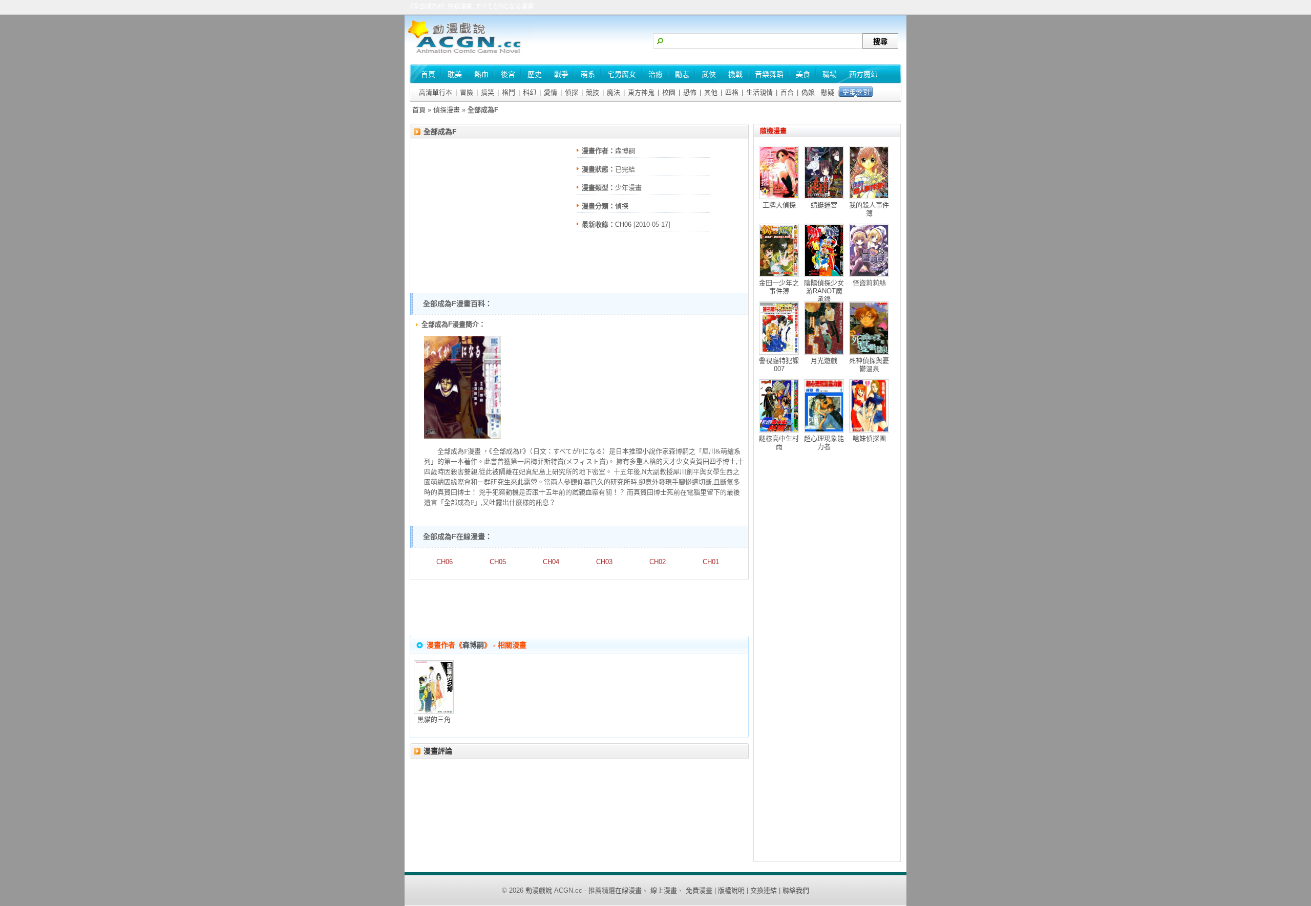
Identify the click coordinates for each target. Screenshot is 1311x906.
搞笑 (487, 92)
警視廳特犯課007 (779, 365)
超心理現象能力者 (824, 442)
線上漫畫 (663, 890)
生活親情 (759, 92)
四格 (731, 92)
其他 (710, 92)
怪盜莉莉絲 (869, 283)
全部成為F (440, 131)
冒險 (466, 92)
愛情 (550, 92)
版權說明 (731, 890)
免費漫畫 (699, 890)
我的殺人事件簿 (869, 209)
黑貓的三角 (434, 719)
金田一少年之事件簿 (779, 287)
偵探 (571, 92)
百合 (787, 92)
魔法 (613, 92)
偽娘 (808, 92)
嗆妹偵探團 (869, 438)
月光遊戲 (824, 360)
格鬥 (508, 92)
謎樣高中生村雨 (779, 442)
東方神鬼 (641, 92)
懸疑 (827, 92)
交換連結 (763, 890)
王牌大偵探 (779, 205)
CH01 (711, 562)
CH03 (604, 562)
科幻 (529, 92)
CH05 (498, 562)
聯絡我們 (796, 890)
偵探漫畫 (446, 110)
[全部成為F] (462, 436)
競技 (592, 92)
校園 (668, 92)
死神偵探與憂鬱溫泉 (869, 365)
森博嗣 (625, 151)
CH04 (551, 562)
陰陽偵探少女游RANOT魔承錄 (824, 291)
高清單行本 (435, 92)
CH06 (623, 224)
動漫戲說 (538, 890)
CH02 (657, 562)
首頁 (419, 110)
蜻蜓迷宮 (824, 205)
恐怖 (689, 92)
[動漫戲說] (469, 54)
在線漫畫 (628, 890)
